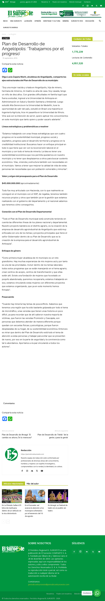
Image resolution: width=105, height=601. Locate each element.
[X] (96, 6)
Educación (89, 21)
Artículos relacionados (13, 484)
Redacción (26, 450)
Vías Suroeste (16, 21)
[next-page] (8, 521)
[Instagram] (87, 6)
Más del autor (33, 484)
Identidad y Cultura (51, 21)
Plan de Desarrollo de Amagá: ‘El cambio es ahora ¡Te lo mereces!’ (17, 436)
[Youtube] (101, 6)
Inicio (5, 21)
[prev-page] (3, 521)
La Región (28, 21)
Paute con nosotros (59, 2)
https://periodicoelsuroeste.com (32, 454)
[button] (100, 21)
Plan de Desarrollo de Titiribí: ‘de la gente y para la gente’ (53, 436)
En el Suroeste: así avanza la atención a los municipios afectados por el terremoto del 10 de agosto (34, 510)
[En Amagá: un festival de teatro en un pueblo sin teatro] (58, 496)
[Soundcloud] (92, 6)
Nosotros (44, 2)
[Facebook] (83, 6)
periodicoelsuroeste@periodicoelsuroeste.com (48, 584)
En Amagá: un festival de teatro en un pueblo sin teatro (57, 508)
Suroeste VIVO (77, 21)
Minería (66, 21)
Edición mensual (75, 2)
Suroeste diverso (10, 27)
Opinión (37, 21)
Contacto (87, 2)
